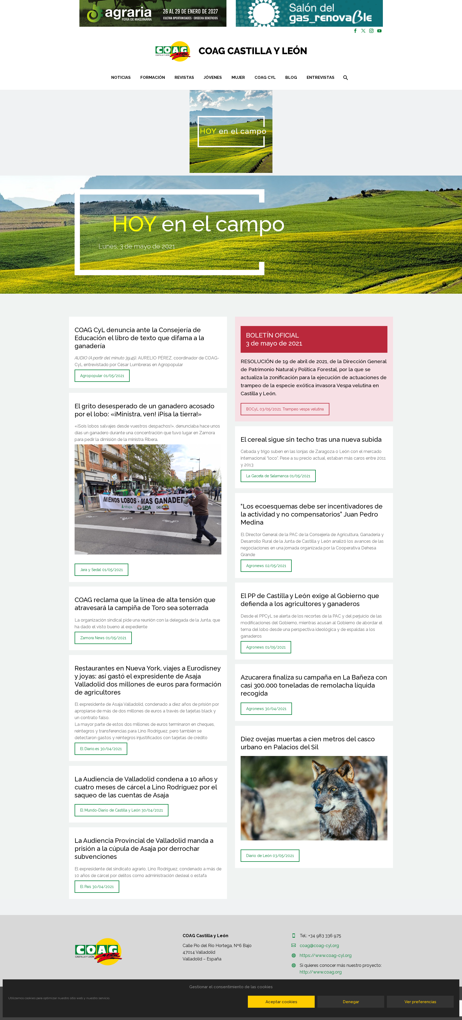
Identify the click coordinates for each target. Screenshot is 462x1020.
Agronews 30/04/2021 (266, 709)
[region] (153, 13)
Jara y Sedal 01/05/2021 (101, 570)
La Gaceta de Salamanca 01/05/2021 (278, 476)
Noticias (121, 77)
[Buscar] (345, 77)
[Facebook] (355, 31)
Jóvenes (213, 77)
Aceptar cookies (281, 1001)
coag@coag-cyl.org (319, 945)
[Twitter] (363, 31)
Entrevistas (320, 77)
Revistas (184, 77)
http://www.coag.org (321, 972)
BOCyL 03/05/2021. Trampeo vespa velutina (285, 409)
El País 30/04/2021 (97, 887)
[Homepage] (263, 51)
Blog (291, 77)
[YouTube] (379, 31)
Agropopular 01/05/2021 (102, 376)
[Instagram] (371, 31)
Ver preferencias (420, 1001)
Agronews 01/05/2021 (266, 647)
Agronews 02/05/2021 (266, 566)
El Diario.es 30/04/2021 (101, 749)
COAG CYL (265, 77)
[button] (152, 13)
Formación (152, 77)
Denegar (351, 1001)
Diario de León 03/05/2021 (270, 856)
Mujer (238, 77)
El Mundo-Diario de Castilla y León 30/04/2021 (121, 810)
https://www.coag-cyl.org (326, 955)
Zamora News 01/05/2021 (103, 638)
